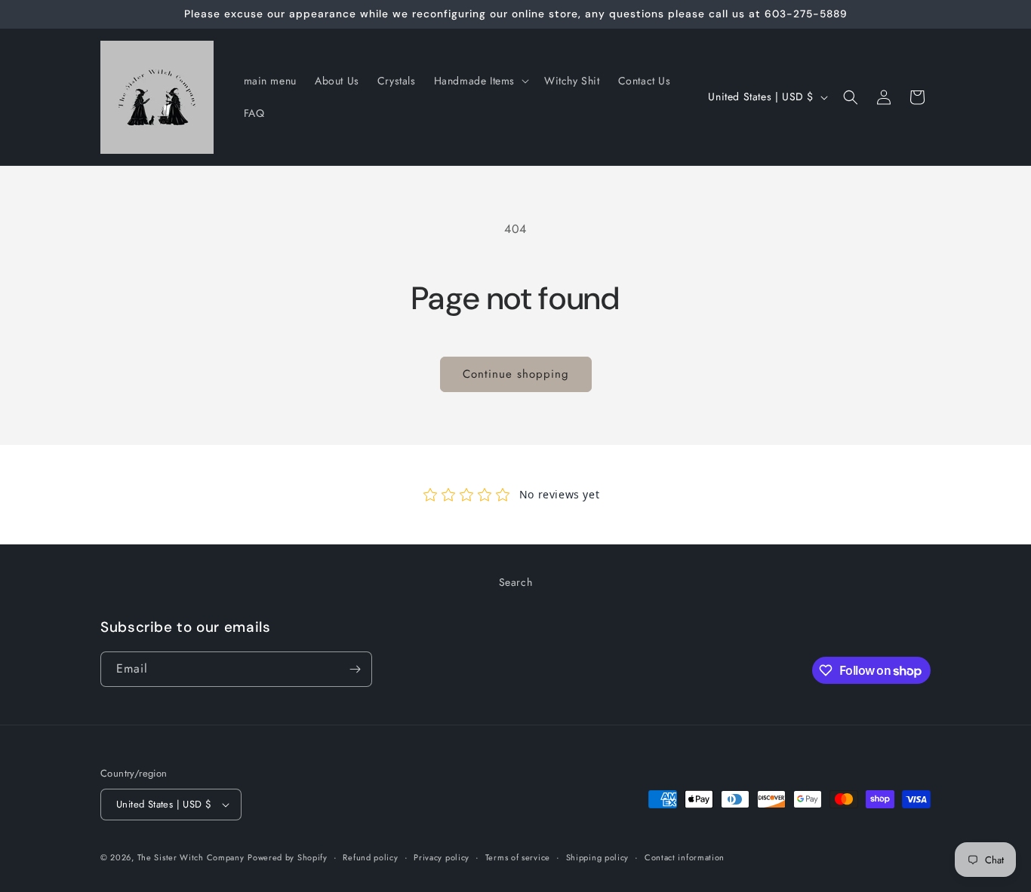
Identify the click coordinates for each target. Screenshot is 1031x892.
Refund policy (370, 857)
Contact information (685, 857)
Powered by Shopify (288, 857)
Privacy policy (441, 857)
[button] (480, 81)
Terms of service (517, 857)
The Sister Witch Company (191, 857)
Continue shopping (516, 374)
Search (516, 582)
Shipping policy (597, 857)
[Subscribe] (354, 669)
